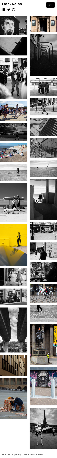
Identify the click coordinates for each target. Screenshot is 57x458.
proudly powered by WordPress (28, 454)
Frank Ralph (12, 4)
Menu (51, 5)
